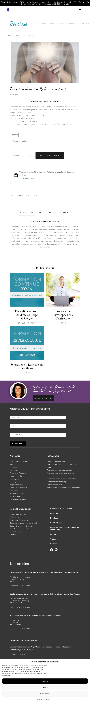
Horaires (14, 135)
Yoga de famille (16, 476)
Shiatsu (13, 535)
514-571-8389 (24, 586)
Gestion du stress (16, 493)
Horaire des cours (17, 496)
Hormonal (14, 467)
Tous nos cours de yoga (19, 461)
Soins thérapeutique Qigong (21, 526)
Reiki (61, 23)
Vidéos (53, 539)
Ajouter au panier (50, 155)
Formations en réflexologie (57, 482)
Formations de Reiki (54, 485)
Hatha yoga (14, 479)
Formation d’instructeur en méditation (61, 479)
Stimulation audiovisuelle (19, 529)
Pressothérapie (16, 532)
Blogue (53, 534)
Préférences (45, 694)
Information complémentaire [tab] (54, 212)
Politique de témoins (43, 699)
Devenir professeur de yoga (57, 461)
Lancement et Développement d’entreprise (63, 315)
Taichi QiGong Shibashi (19, 488)
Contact (53, 544)
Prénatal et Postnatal (18, 473)
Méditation (14, 490)
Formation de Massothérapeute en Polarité (63, 487)
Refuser (45, 687)
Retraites (54, 513)
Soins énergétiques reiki (19, 520)
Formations (53, 23)
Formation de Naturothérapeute (59, 470)
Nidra (12, 464)
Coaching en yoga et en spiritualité (23, 523)
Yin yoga (13, 470)
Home (33, 23)
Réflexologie (14, 517)
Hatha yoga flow (16, 482)
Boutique (42, 23)
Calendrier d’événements (61, 509)
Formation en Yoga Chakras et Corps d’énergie (27, 315)
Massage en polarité (18, 514)
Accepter (45, 681)
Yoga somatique (16, 485)
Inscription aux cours (18, 499)
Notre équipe (56, 523)
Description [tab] (26, 212)
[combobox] (23, 141)
